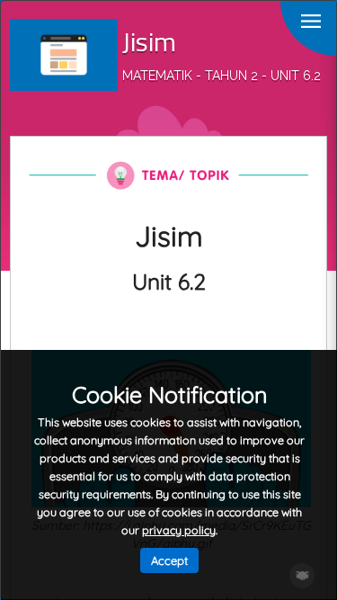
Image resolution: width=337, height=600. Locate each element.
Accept (169, 560)
